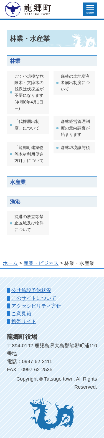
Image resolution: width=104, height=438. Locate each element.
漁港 (15, 201)
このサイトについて (33, 298)
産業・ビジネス (41, 263)
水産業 (18, 182)
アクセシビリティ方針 (36, 306)
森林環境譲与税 (75, 147)
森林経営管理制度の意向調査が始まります (75, 128)
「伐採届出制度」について (26, 124)
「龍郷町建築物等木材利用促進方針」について (29, 154)
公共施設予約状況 (31, 290)
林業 (15, 61)
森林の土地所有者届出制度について (75, 83)
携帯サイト (23, 321)
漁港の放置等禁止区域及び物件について (29, 223)
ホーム (10, 263)
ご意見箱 (21, 314)
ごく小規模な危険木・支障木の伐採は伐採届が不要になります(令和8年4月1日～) (29, 92)
